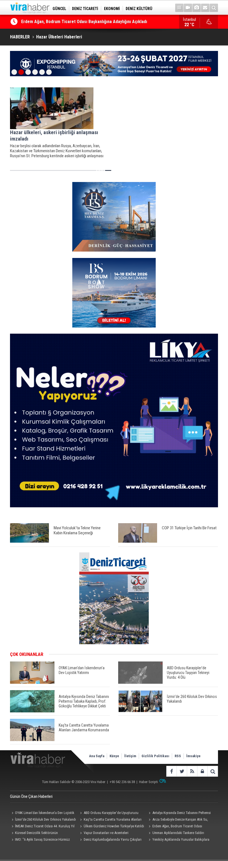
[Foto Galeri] (196, 8)
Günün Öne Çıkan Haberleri (31, 796)
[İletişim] (205, 8)
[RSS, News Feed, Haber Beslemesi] (192, 771)
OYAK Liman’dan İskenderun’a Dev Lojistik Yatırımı (42, 813)
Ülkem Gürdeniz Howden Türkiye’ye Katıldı (114, 826)
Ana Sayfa (96, 756)
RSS (178, 756)
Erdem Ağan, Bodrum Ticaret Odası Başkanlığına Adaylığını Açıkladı (84, 21)
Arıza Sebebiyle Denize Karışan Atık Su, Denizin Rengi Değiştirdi (177, 820)
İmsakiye (193, 756)
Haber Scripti (148, 782)
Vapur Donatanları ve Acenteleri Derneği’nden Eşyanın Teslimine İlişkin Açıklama (105, 833)
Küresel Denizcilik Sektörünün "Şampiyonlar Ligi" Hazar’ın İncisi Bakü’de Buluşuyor (40, 833)
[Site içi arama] (214, 8)
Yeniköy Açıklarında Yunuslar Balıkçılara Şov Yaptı (178, 840)
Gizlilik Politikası (155, 756)
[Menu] (179, 8)
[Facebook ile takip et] (171, 771)
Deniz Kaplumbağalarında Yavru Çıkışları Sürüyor (110, 840)
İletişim (130, 756)
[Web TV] (188, 8)
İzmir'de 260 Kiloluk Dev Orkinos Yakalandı (45, 819)
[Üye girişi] (202, 771)
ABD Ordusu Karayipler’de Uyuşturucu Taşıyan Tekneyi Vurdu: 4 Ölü (108, 813)
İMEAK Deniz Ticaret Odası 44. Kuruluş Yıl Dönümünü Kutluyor (42, 827)
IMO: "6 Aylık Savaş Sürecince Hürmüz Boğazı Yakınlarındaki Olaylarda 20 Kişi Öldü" (42, 840)
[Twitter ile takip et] (182, 771)
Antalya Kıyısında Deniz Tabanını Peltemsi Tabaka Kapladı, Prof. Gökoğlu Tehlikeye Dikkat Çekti (179, 813)
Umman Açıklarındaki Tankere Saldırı (178, 833)
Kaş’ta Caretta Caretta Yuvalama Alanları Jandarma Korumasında (110, 820)
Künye (114, 756)
